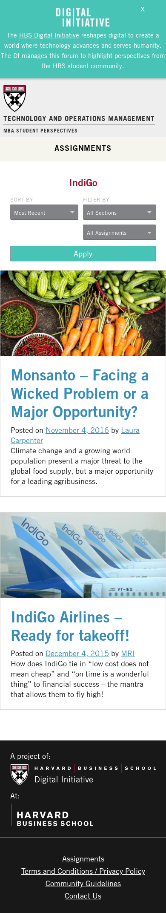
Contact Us (83, 895)
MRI (128, 653)
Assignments (83, 148)
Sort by (21, 199)
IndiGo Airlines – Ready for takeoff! (70, 626)
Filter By (96, 199)
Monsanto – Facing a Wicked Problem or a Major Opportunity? (80, 393)
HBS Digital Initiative (49, 35)
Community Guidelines (83, 883)
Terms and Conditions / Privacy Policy (83, 871)
